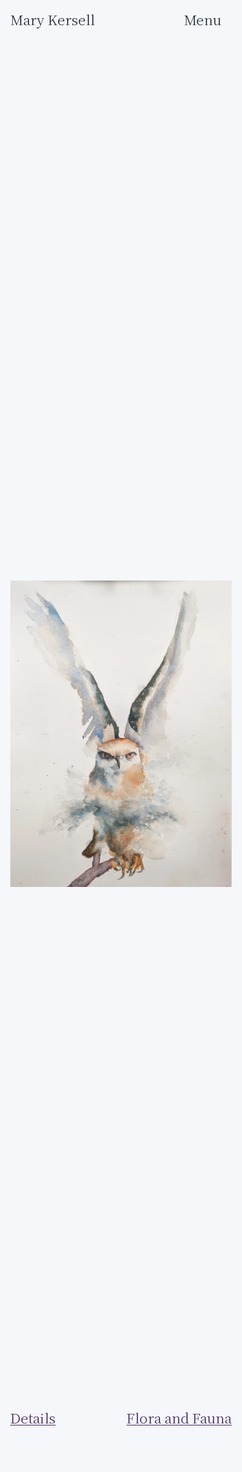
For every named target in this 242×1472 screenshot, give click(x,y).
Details (32, 1418)
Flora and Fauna (179, 1418)
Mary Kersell (52, 20)
